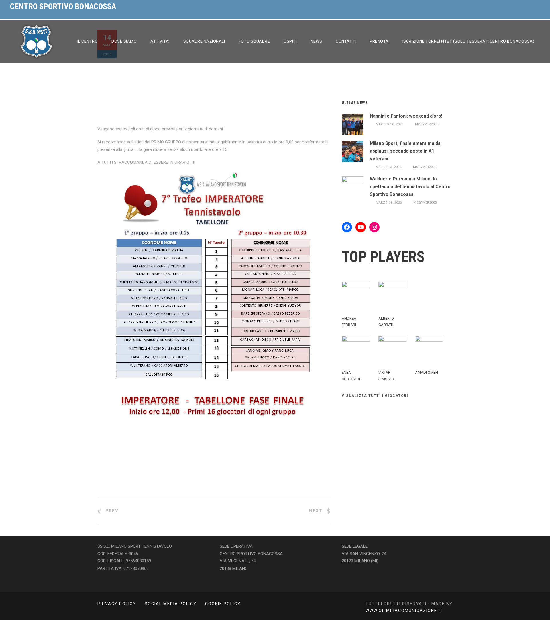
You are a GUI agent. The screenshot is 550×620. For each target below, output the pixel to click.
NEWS (316, 41)
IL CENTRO (87, 41)
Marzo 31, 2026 (389, 202)
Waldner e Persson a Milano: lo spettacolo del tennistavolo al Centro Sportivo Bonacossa (410, 186)
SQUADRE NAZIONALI (204, 41)
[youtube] (537, 6)
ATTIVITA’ (160, 41)
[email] (514, 6)
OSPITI (290, 41)
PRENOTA (379, 41)
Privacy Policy (116, 603)
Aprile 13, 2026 (389, 167)
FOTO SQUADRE (254, 41)
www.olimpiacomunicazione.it (404, 610)
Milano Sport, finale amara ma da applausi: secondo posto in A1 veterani (405, 151)
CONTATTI (346, 41)
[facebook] (526, 6)
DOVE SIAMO (124, 41)
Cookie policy (223, 603)
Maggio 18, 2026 (390, 124)
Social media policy (171, 603)
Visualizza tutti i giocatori (375, 396)
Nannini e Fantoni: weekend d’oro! (406, 116)
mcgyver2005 (427, 124)
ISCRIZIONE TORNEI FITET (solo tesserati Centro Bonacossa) (468, 41)
